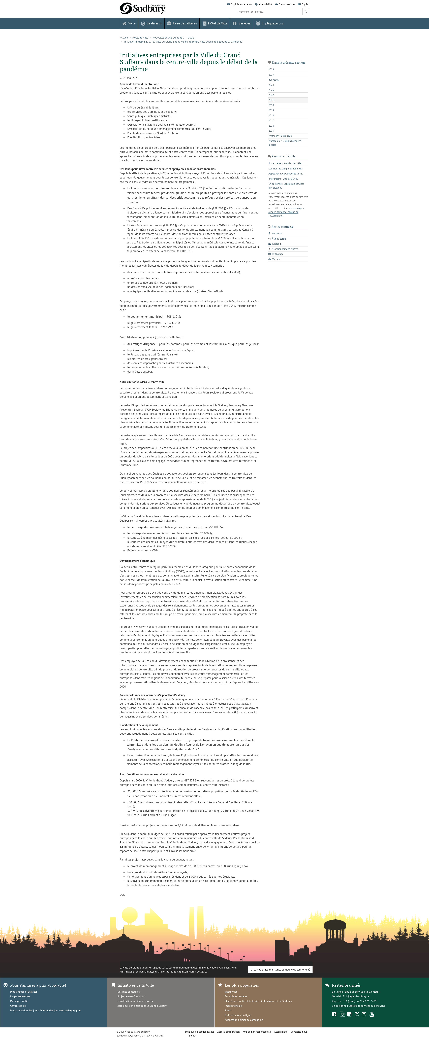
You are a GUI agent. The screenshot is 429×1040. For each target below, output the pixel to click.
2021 (191, 37)
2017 (271, 120)
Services (244, 23)
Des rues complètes (128, 991)
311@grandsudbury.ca (356, 996)
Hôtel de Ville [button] (217, 23)
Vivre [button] (132, 23)
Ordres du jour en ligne (238, 1015)
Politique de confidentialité (199, 1031)
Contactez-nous (287, 4)
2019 (271, 110)
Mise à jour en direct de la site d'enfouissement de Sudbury (258, 1001)
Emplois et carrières (241, 4)
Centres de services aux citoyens (366, 1005)
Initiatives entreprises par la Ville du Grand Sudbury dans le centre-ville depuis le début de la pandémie (183, 41)
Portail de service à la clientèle (361, 991)
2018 (271, 115)
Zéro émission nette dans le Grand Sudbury (142, 1005)
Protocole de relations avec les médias (284, 142)
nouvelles (273, 79)
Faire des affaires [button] (185, 23)
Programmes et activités (23, 991)
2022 (271, 95)
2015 (271, 130)
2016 (271, 125)
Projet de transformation (131, 996)
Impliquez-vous (273, 23)
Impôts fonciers (233, 1005)
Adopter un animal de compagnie (244, 1019)
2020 (271, 105)
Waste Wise (231, 991)
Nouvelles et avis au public (168, 37)
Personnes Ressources (280, 135)
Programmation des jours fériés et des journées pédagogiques (45, 1010)
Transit (228, 1010)
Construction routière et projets (135, 1001)
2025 (271, 74)
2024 (271, 84)
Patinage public (19, 1001)
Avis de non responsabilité (257, 1031)
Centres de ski (18, 1005)
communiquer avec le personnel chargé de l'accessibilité (286, 211)
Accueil (124, 37)
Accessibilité (265, 4)
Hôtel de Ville (140, 37)
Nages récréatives (20, 996)
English (305, 4)
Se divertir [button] (154, 23)
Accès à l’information (228, 1031)
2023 (271, 89)
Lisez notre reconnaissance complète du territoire (279, 969)
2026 (271, 69)
